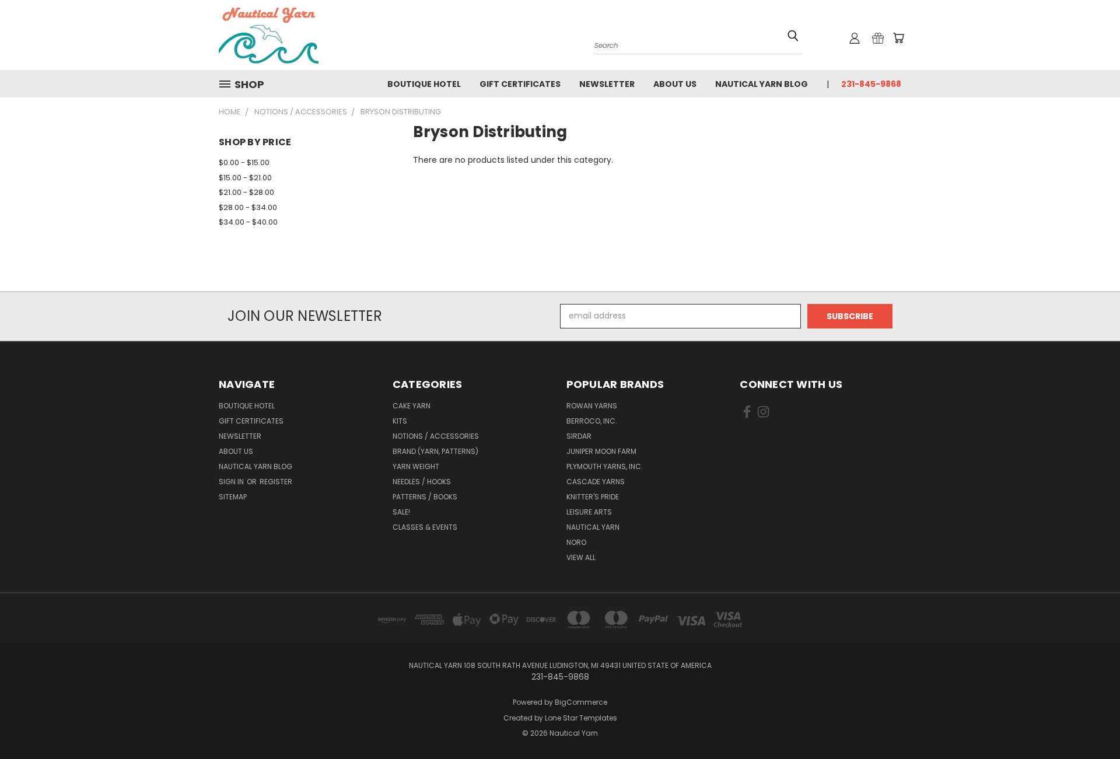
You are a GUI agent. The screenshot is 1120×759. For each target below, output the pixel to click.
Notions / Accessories (436, 436)
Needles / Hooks (422, 482)
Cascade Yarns (595, 482)
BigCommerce (581, 702)
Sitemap (233, 497)
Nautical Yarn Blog (761, 84)
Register (276, 482)
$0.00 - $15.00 (244, 162)
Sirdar (579, 436)
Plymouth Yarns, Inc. (604, 466)
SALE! (401, 512)
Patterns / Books (425, 497)
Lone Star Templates (581, 718)
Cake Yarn (411, 406)
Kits (400, 421)
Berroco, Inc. (591, 421)
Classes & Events (425, 527)
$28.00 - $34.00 (248, 207)
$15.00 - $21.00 (245, 177)
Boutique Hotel (424, 84)
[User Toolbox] (854, 38)
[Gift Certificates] (878, 38)
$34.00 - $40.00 (248, 222)
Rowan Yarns (591, 406)
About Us (674, 84)
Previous (1089, 722)
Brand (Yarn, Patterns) (435, 451)
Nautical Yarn (593, 527)
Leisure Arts (589, 512)
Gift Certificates (520, 84)
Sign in (232, 482)
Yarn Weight (416, 466)
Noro (576, 542)
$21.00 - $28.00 (246, 192)
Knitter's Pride (592, 497)
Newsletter (607, 84)
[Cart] (898, 38)
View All (581, 557)
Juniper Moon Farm (601, 451)
